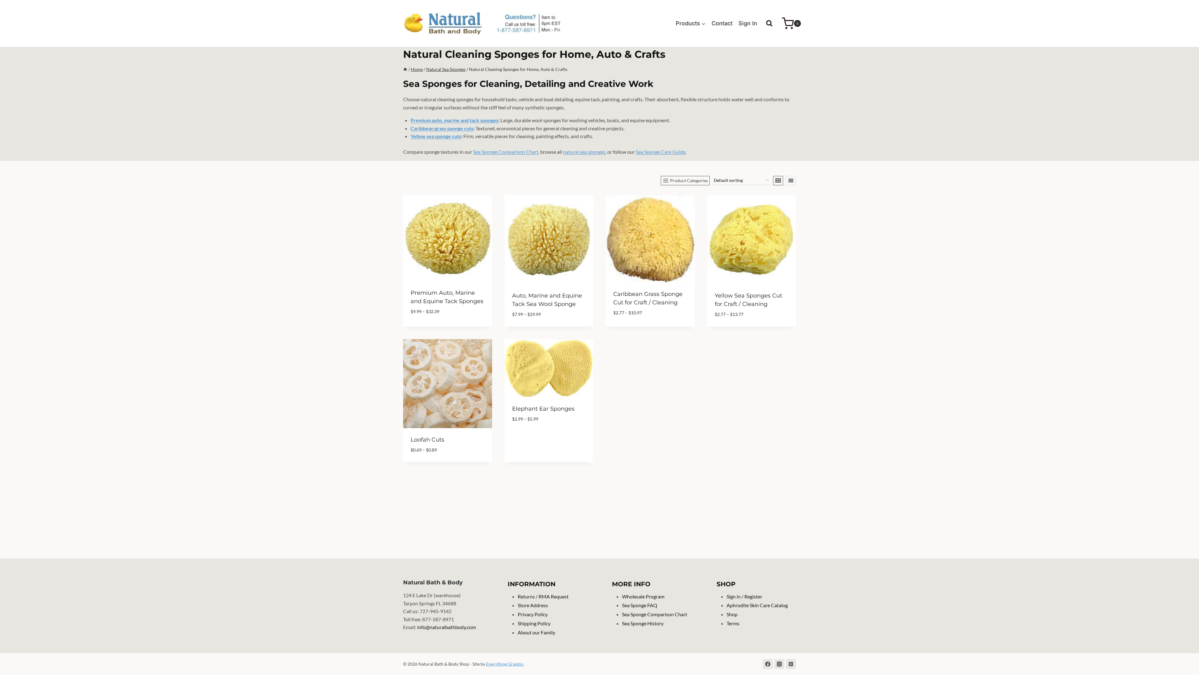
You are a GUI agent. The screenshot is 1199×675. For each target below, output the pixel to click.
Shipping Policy (534, 623)
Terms (733, 623)
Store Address (533, 605)
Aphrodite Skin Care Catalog (757, 605)
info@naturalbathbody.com (446, 627)
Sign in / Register (744, 596)
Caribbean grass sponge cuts (442, 128)
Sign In (747, 23)
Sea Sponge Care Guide (660, 152)
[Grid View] (778, 180)
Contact (722, 23)
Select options (530, 437)
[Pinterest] (791, 664)
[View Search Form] (769, 23)
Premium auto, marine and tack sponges (454, 120)
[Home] (405, 69)
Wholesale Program (643, 596)
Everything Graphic (505, 664)
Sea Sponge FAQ (639, 605)
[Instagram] (779, 664)
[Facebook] (768, 664)
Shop (732, 614)
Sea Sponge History (643, 623)
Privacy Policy (533, 614)
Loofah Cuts (427, 439)
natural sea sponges (584, 152)
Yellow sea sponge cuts (436, 136)
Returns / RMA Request (543, 596)
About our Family (536, 632)
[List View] (791, 180)
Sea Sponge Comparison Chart (505, 152)
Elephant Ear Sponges (543, 408)
